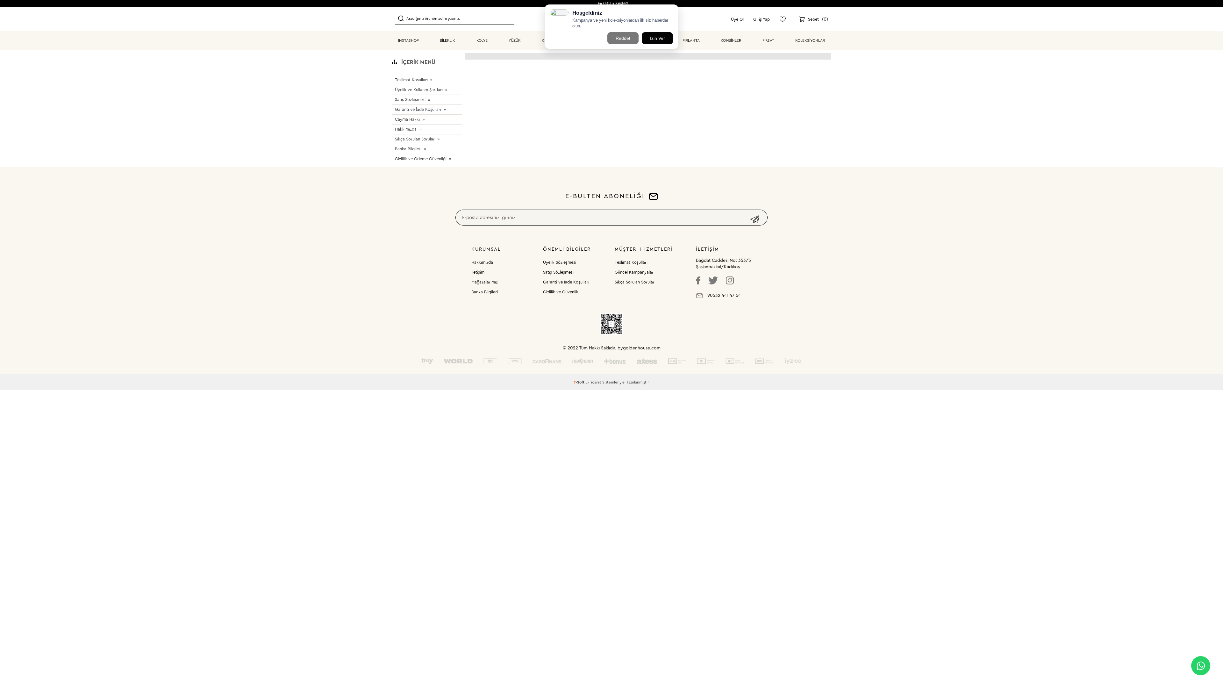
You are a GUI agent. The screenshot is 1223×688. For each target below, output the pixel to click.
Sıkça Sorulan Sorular (415, 139)
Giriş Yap (761, 19)
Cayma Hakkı (407, 119)
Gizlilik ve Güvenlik (560, 292)
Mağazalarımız (484, 282)
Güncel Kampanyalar (634, 272)
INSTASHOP (408, 40)
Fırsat (768, 40)
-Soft (579, 382)
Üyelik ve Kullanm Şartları (419, 90)
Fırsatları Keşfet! (613, 3)
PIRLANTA (691, 40)
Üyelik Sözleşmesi (559, 262)
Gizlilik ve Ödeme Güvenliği (421, 159)
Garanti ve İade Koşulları (418, 109)
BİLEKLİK (447, 40)
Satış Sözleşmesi (410, 99)
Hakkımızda (406, 129)
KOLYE (482, 40)
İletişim (477, 272)
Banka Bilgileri (408, 149)
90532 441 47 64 (724, 295)
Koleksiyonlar (810, 40)
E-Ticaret (593, 382)
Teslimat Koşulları (411, 80)
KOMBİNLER (731, 40)
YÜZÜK (515, 40)
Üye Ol (737, 19)
